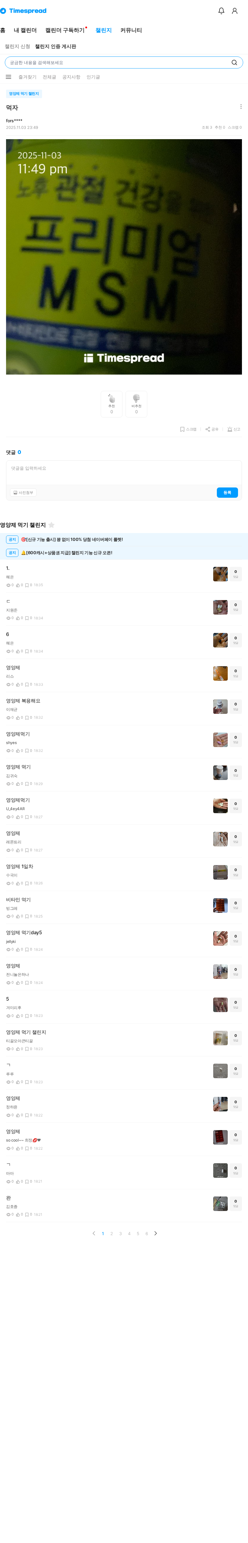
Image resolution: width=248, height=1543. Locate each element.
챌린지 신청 (17, 46)
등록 (227, 492)
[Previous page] (94, 1233)
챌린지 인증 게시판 (55, 46)
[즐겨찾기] (51, 525)
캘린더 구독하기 (65, 30)
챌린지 (104, 30)
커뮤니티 (131, 30)
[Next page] (155, 1233)
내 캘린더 (25, 30)
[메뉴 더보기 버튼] (8, 77)
